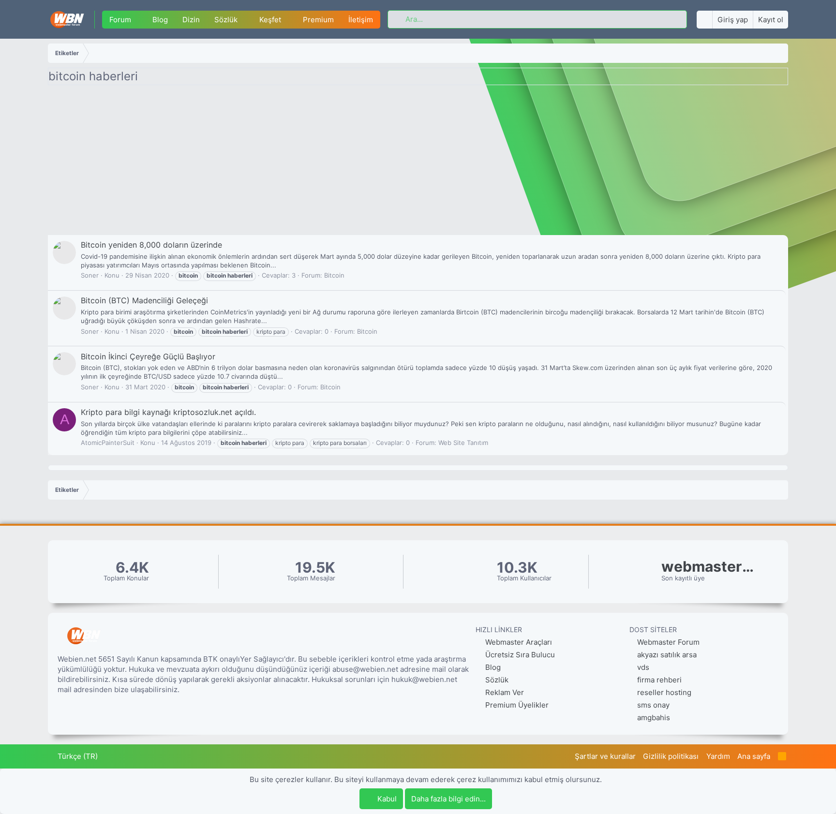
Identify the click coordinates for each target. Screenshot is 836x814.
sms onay (653, 705)
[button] (138, 20)
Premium (318, 19)
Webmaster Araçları (517, 642)
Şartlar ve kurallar (605, 756)
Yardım (718, 756)
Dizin (191, 19)
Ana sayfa (753, 756)
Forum (120, 19)
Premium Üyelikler (516, 705)
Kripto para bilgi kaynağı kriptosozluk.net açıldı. (168, 412)
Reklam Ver (503, 692)
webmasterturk (709, 567)
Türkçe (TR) (77, 756)
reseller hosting (664, 692)
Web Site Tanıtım (463, 442)
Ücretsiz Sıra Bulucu (519, 654)
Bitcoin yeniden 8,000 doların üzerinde (151, 245)
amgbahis (653, 717)
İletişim (360, 19)
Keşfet (270, 19)
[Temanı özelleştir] (704, 20)
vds (643, 667)
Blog (160, 19)
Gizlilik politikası (671, 756)
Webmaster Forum (668, 642)
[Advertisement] (418, 162)
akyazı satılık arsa (667, 654)
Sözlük (226, 19)
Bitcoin (334, 275)
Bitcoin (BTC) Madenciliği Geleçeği (144, 300)
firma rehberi (659, 679)
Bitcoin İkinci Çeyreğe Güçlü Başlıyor (148, 356)
